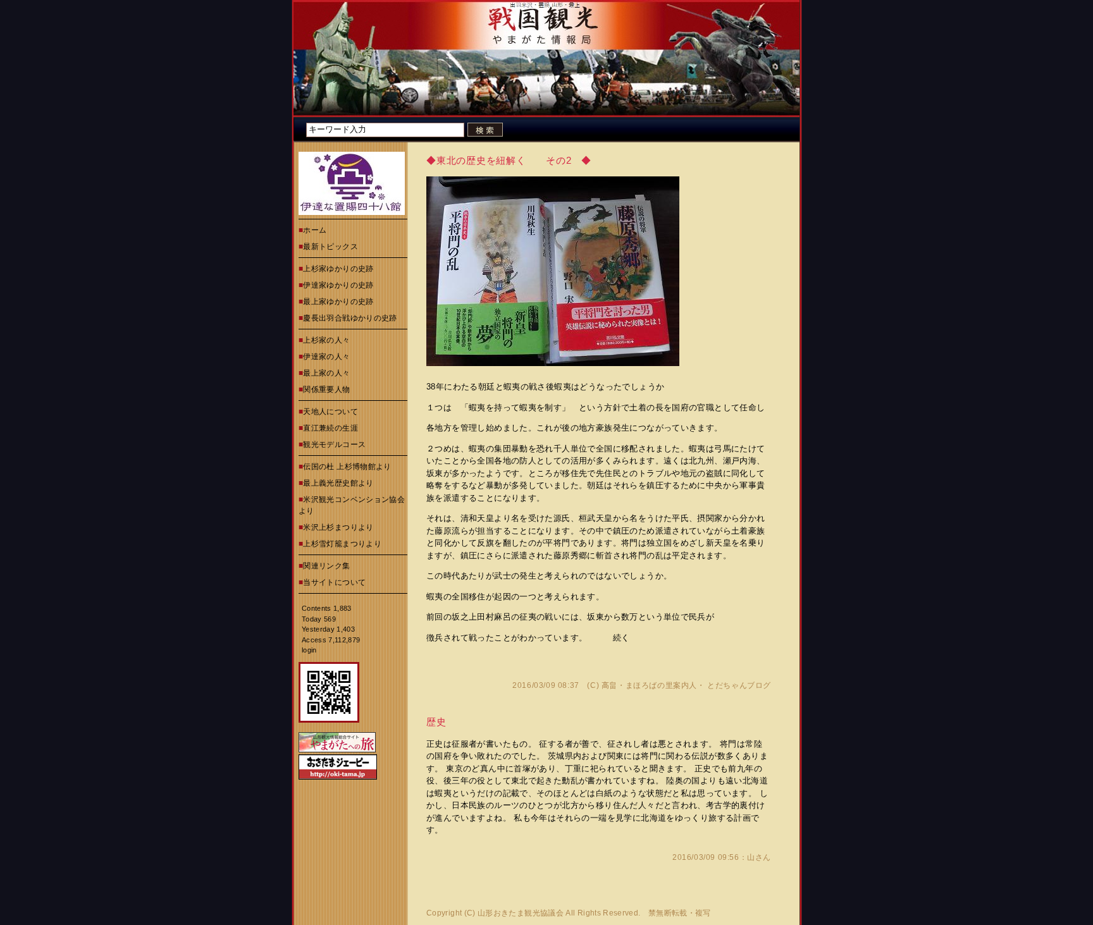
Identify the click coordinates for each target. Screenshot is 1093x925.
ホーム (314, 230)
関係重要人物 (326, 389)
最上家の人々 (326, 373)
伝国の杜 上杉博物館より (347, 466)
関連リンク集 (326, 565)
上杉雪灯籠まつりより (342, 543)
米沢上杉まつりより (338, 527)
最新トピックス (330, 246)
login (309, 650)
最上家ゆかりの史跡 (338, 301)
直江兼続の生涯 (330, 428)
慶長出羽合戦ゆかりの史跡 (350, 318)
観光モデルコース (334, 444)
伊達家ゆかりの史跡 (338, 285)
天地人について (330, 411)
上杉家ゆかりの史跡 (338, 268)
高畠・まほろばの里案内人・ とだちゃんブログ (686, 685)
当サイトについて (334, 582)
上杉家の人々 (326, 340)
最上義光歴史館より (338, 483)
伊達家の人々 (326, 356)
